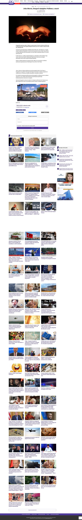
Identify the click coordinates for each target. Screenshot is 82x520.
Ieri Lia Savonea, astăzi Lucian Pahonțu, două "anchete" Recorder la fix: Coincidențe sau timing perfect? (16, 455)
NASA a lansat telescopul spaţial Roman (48, 212)
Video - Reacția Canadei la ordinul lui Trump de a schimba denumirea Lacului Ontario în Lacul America (32, 343)
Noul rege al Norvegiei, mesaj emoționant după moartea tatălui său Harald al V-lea (32, 374)
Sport (33, 1)
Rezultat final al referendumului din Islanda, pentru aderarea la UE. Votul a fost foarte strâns (48, 294)
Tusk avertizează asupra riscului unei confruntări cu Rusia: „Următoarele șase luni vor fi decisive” (16, 471)
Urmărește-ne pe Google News (49, 14)
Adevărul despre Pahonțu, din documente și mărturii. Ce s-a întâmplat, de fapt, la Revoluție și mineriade (32, 487)
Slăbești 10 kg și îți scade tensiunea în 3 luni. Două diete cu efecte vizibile (16, 342)
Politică (21, 0)
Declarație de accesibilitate (55, 514)
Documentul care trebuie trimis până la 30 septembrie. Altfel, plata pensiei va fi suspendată (48, 148)
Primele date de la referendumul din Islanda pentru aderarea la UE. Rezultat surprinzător (48, 342)
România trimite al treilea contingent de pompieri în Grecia (48, 258)
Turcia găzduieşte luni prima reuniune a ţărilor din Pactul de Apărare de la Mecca (32, 242)
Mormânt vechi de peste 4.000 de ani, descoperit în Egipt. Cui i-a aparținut (48, 438)
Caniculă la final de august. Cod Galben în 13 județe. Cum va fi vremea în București (32, 326)
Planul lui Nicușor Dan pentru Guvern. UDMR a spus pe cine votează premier (66, 169)
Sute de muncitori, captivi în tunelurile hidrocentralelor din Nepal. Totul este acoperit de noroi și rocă (15, 439)
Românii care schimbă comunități (53, 0)
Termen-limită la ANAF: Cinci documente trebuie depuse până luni (48, 374)
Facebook (20, 112)
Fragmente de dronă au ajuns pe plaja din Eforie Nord (32, 438)
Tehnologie (37, 1)
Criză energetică (30, 0)
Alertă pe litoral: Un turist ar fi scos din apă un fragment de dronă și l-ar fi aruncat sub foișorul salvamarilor (15, 504)
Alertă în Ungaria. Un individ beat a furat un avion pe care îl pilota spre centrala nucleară (31, 470)
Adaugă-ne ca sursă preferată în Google (35, 14)
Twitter (33, 112)
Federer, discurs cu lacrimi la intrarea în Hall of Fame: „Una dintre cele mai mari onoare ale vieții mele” (32, 259)
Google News (27, 107)
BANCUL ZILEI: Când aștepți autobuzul (15, 374)
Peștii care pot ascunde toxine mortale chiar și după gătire (15, 193)
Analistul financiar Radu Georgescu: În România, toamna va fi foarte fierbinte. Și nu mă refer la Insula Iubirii (48, 194)
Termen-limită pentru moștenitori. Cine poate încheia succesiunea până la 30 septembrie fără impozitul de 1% (48, 310)
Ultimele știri (16, 0)
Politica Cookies (34, 514)
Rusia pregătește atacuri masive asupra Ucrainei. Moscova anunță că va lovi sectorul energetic (16, 294)
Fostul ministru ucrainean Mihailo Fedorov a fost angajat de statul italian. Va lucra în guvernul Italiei (48, 423)
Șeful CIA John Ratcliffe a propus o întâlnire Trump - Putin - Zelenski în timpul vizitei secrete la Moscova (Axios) (32, 310)
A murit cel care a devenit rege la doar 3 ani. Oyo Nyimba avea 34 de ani (48, 486)
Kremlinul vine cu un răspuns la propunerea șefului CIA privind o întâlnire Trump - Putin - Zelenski (32, 149)
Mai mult (47, 1)
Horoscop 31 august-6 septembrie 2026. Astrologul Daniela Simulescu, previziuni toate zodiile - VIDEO (32, 455)
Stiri (35, 6)
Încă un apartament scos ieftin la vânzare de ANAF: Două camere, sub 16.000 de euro (16, 164)
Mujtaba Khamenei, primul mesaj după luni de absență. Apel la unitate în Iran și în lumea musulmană (16, 310)
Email (46, 112)
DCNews (11, 2)
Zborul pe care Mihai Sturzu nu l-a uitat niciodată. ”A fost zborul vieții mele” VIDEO (32, 504)
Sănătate (61, 0)
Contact (48, 514)
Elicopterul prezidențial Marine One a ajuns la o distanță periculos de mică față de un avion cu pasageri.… (37, 3)
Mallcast (42, 1)
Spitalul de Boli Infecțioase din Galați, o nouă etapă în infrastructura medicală (48, 358)
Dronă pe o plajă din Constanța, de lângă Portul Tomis (48, 388)
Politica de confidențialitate (26, 514)
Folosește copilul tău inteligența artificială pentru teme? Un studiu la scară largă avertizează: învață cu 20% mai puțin (32, 423)
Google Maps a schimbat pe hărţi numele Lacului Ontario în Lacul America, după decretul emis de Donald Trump (48, 165)
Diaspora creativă (42, 0)
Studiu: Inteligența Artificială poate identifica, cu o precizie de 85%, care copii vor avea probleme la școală (32, 359)
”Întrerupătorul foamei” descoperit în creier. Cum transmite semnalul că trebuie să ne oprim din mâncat (16, 407)
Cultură (65, 0)
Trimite (32, 127)
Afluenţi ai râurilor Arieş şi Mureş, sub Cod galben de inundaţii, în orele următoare (15, 242)
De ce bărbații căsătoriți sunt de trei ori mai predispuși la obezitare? (16, 276)
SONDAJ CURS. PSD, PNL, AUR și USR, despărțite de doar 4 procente (66, 156)
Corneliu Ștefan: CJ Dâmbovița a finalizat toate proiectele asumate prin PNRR (16, 358)
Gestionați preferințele (41, 514)
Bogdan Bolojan (42, 10)
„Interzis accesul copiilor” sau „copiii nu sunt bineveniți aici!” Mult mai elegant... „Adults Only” (32, 213)
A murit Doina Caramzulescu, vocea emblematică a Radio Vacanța (31, 406)
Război (25, 0)
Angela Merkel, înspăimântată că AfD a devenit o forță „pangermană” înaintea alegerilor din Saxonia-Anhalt (48, 327)
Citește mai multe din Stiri (32, 510)
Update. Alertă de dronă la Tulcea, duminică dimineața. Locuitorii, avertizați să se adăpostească (15, 327)
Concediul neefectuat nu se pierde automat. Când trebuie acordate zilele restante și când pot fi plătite (48, 243)
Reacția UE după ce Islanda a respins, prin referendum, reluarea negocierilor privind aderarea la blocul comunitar (15, 149)
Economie (36, 0)
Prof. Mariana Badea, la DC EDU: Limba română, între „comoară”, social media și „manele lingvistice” (32, 276)
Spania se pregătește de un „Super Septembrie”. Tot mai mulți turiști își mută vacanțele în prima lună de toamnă (32, 165)
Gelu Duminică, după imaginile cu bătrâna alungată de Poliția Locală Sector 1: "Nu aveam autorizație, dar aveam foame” (48, 407)
